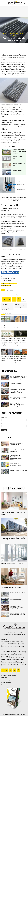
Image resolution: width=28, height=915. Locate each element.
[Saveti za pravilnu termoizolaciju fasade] (5, 464)
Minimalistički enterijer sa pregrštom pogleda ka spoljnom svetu (17, 601)
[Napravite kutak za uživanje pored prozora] (5, 450)
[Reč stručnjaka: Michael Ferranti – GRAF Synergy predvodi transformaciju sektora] (5, 391)
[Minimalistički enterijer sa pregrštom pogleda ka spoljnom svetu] (5, 601)
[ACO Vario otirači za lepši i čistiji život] (5, 594)
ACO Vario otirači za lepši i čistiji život (17, 593)
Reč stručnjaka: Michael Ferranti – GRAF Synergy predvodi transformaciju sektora (18, 391)
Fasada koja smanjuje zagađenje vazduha (18, 471)
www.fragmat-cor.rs (6, 285)
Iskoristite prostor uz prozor (11, 588)
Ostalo (5, 33)
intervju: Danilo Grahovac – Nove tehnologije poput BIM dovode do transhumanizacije (18, 377)
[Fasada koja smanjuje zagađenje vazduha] (5, 471)
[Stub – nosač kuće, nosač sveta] (20, 319)
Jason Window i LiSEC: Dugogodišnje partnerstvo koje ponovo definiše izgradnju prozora (18, 457)
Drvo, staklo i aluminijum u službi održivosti (13, 539)
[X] (9, 299)
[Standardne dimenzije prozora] (14, 552)
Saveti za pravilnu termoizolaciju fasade (15, 464)
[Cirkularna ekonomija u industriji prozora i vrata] (5, 384)
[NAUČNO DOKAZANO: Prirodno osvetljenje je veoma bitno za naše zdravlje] (7, 334)
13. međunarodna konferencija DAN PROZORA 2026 (18, 397)
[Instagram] (6, 670)
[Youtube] (14, 670)
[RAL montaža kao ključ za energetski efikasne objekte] (7, 352)
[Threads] (18, 670)
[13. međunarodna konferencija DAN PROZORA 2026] (5, 397)
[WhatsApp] (19, 299)
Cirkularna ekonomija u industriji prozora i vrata (16, 384)
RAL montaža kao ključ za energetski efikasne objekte (7, 358)
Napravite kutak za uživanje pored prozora (17, 450)
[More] (23, 299)
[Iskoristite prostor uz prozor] (14, 576)
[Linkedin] (10, 670)
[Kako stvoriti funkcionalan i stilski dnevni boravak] (14, 501)
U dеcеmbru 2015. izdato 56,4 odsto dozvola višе (17, 443)
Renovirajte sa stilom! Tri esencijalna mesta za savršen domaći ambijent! (16, 607)
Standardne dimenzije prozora (12, 564)
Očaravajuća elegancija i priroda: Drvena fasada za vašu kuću (20, 358)
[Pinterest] (14, 299)
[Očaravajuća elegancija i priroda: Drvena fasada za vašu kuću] (20, 352)
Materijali (14, 35)
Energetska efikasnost (17, 33)
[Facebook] (4, 299)
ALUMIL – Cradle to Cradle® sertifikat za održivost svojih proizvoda (7, 307)
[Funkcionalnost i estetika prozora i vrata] (7, 319)
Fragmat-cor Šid (9, 290)
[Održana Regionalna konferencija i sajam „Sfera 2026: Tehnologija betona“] (5, 404)
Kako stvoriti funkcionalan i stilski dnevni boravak (13, 513)
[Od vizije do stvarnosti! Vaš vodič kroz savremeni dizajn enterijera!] (5, 614)
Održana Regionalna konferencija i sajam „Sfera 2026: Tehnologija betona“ (17, 404)
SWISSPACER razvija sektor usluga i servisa (20, 306)
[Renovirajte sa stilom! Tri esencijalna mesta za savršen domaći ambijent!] (5, 608)
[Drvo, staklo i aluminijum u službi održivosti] (14, 527)
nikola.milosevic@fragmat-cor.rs (9, 283)
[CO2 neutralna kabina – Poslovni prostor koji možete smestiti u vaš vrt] (20, 334)
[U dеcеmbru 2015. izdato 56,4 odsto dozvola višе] (5, 444)
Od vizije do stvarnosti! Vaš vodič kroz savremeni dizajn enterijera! (17, 613)
